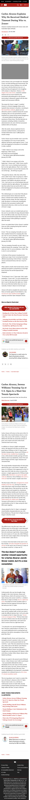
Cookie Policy (20, 765)
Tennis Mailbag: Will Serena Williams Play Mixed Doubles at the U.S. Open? (15, 714)
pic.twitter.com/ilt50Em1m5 (16, 237)
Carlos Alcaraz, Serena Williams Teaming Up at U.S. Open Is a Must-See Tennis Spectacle (15, 700)
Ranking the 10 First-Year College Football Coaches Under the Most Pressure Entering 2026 (15, 315)
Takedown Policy (5, 767)
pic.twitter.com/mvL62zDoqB (10, 153)
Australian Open (15, 371)
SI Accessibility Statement (7, 770)
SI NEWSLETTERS (17, 1)
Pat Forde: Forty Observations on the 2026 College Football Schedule (15, 329)
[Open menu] (2, 5)
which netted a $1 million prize (10, 499)
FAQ (18, 772)
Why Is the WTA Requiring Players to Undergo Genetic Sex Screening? (13, 719)
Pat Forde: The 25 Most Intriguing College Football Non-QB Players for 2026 (15, 325)
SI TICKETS (25, 1)
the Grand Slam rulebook (8, 110)
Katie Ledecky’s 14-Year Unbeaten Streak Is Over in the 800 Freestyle (15, 334)
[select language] (21, 5)
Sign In (26, 5)
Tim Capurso (5, 31)
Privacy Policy (4, 765)
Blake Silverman (5, 400)
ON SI (2, 1)
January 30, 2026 (6, 157)
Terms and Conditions (22, 767)
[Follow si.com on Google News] (26, 341)
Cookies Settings (5, 774)
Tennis (7, 371)
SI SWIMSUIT (8, 1)
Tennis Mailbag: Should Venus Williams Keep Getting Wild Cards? (14, 705)
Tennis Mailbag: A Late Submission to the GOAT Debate (15, 710)
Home (3, 371)
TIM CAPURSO (12, 352)
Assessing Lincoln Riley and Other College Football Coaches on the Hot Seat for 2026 (15, 320)
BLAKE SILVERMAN (14, 737)
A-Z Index (3, 772)
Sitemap (19, 770)
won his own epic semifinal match (11, 293)
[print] (11, 364)
